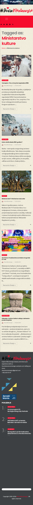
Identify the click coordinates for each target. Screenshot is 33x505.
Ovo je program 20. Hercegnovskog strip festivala (17, 410)
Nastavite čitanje (8, 109)
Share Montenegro (22, 496)
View (15, 65)
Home (3, 48)
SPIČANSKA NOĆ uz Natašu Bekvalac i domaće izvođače (17, 421)
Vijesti (4, 195)
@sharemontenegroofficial (9, 489)
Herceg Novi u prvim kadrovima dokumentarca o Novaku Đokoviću (19, 433)
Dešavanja (5, 315)
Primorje (11, 429)
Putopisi (5, 80)
